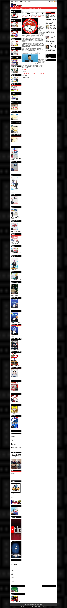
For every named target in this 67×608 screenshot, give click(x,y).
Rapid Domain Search (45, 606)
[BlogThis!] (24, 71)
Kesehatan (29, 1)
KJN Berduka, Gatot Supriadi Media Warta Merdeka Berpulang (53, 46)
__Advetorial (12, 570)
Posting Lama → (42, 73)
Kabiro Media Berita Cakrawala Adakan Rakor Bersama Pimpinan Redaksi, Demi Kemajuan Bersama (16, 456)
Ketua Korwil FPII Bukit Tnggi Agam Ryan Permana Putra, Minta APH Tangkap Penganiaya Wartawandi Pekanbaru (33, 14)
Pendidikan (30, 8)
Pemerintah (39, 8)
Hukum (12, 567)
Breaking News (16, 1)
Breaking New (13, 436)
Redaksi (12, 1)
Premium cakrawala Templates (38, 606)
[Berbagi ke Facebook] (25, 71)
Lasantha (32, 606)
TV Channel (12, 498)
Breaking (12, 435)
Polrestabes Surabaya (14, 444)
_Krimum (12, 573)
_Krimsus (12, 574)
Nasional (21, 1)
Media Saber (12, 496)
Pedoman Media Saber (14, 564)
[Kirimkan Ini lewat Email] (23, 71)
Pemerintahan (13, 577)
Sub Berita (35, 8)
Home (23, 10)
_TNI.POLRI (12, 569)
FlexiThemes (23, 606)
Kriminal (12, 477)
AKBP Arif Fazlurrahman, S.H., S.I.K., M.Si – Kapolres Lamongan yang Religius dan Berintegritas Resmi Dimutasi (51, 38)
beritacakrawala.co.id (33, 604)
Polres (11, 443)
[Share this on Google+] (26, 69)
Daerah (12, 440)
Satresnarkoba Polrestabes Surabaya (16, 447)
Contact (12, 497)
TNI (11, 448)
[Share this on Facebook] (24, 69)
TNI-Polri (25, 1)
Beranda (34, 73)
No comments (39, 16)
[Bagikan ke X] (25, 71)
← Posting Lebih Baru (26, 73)
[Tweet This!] (25, 69)
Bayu (41, 604)
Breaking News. (13, 439)
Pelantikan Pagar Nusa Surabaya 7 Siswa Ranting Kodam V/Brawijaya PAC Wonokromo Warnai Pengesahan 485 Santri (51, 27)
